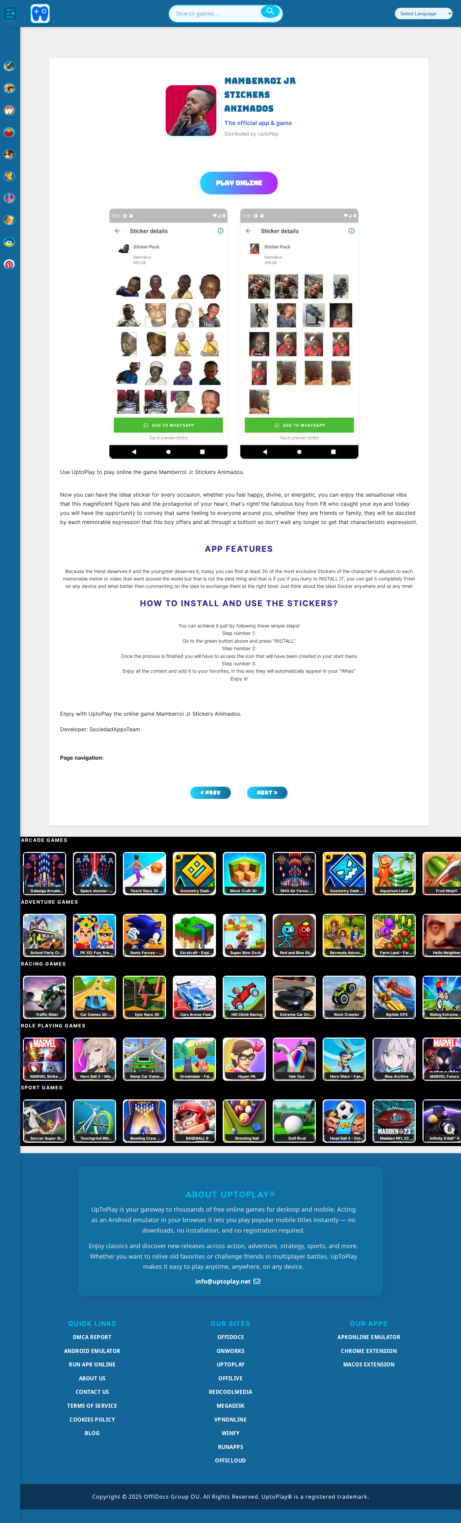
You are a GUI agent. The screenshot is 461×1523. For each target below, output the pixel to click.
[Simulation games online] (10, 176)
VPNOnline (230, 1419)
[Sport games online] (10, 198)
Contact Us (92, 1391)
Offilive (230, 1378)
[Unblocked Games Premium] (10, 264)
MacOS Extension (369, 1364)
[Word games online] (10, 242)
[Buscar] (270, 11)
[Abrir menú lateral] (10, 13)
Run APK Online (92, 1364)
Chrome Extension (369, 1351)
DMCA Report (92, 1337)
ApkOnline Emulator (368, 1337)
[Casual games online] (10, 132)
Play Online (239, 183)
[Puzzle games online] (10, 154)
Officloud (230, 1460)
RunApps (230, 1447)
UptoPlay (231, 1364)
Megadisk (231, 1405)
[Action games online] (10, 66)
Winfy (231, 1433)
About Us (92, 1378)
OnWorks (231, 1351)
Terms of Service (92, 1405)
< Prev (210, 792)
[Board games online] (10, 110)
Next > (267, 792)
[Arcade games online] (10, 88)
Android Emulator (92, 1351)
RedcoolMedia (230, 1391)
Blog (92, 1433)
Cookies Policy (92, 1419)
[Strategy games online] (10, 220)
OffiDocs (230, 1337)
